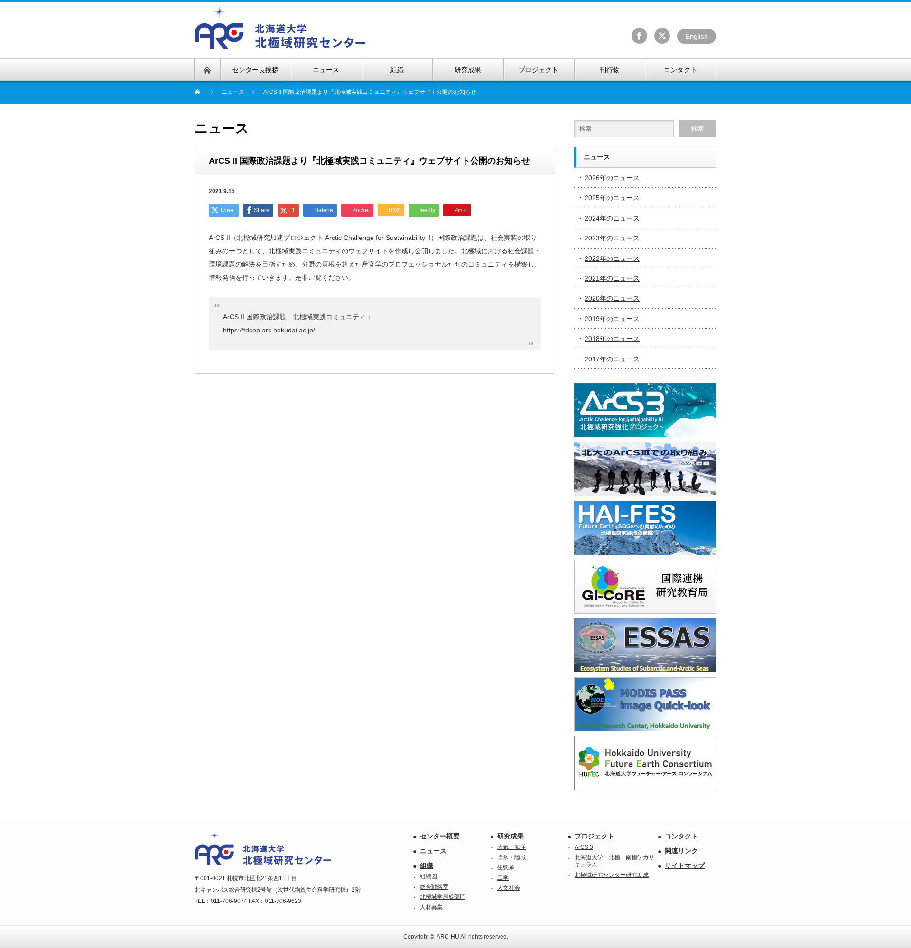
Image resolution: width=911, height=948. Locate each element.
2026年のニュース (612, 178)
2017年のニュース (612, 359)
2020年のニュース (612, 298)
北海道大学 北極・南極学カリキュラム (614, 861)
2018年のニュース (612, 338)
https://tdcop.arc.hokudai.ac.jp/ (269, 330)
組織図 (428, 876)
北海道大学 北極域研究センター (281, 28)
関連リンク (681, 851)
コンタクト (681, 836)
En (696, 36)
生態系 (505, 867)
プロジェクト (594, 836)
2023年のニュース (612, 238)
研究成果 (510, 836)
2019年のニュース (612, 318)
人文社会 (508, 887)
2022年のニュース (612, 258)
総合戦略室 (434, 887)
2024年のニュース (612, 218)
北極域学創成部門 (442, 896)
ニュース (433, 851)
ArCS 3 (584, 847)
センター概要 (440, 836)
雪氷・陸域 (511, 857)
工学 (503, 877)
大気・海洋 (511, 847)
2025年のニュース (612, 198)
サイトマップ (685, 865)
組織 (426, 865)
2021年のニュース (612, 278)
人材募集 (431, 907)
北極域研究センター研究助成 (612, 875)
